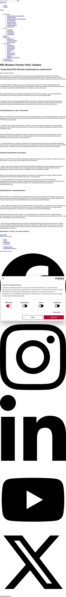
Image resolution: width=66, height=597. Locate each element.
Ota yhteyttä (3, 235)
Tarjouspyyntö (11, 53)
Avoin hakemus (11, 42)
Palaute (9, 51)
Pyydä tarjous (7, 59)
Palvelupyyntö (11, 48)
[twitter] (33, 594)
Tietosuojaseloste (8, 247)
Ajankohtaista (10, 33)
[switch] (24, 305)
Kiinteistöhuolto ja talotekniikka (15, 16)
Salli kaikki (54, 317)
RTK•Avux (3, 2)
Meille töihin (10, 39)
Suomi (5, 5)
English (5, 7)
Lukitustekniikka (11, 17)
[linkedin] (33, 469)
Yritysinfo (9, 29)
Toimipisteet (10, 45)
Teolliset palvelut (11, 23)
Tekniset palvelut (11, 22)
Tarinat (5, 36)
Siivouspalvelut (11, 20)
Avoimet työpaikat (12, 40)
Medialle (9, 56)
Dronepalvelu (10, 26)
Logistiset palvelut (12, 25)
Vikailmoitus (10, 50)
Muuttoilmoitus (11, 54)
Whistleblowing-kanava (13, 57)
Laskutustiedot (11, 46)
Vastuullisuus (10, 34)
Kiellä (32, 317)
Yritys (5, 239)
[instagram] (33, 394)
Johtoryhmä (10, 31)
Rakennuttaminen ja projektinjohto (16, 19)
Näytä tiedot (56, 312)
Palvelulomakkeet (8, 60)
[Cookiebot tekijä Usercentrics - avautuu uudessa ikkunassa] (56, 278)
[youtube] (33, 528)
